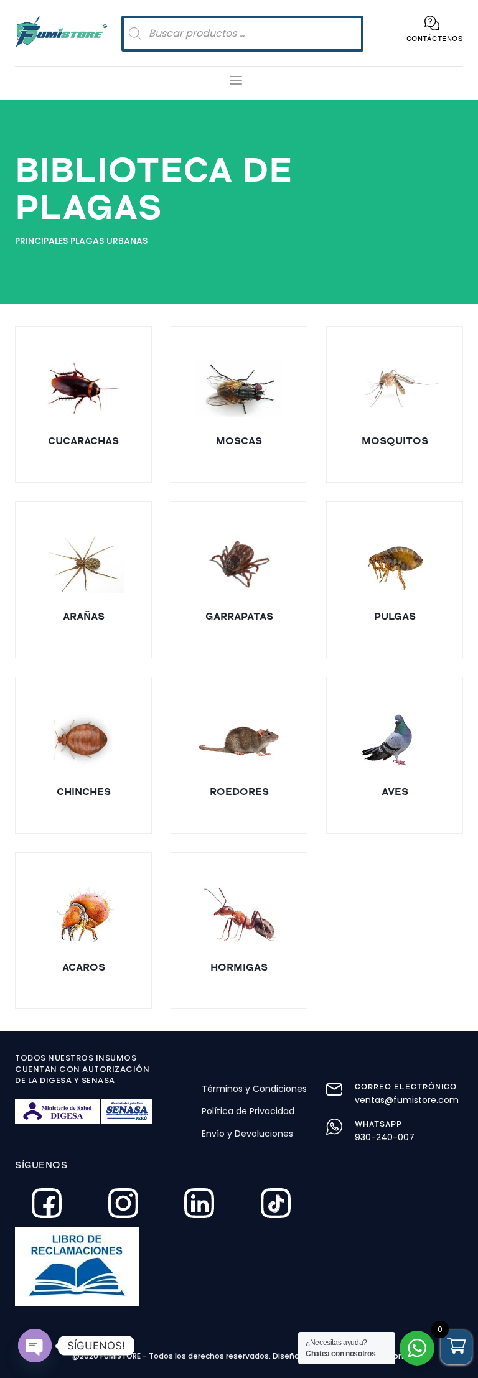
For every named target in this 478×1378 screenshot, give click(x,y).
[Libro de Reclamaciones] (121, 1266)
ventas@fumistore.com (407, 1100)
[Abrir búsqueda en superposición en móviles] (242, 34)
